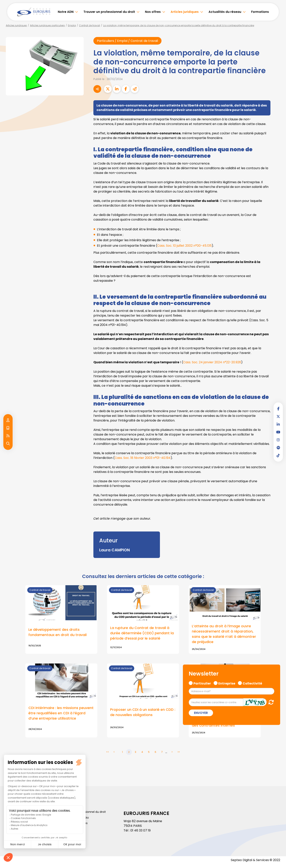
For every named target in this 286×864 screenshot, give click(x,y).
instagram (278, 440)
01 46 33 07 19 (140, 830)
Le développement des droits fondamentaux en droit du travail (57, 632)
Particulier (202, 683)
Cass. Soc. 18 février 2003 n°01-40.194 (143, 458)
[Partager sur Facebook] (126, 89)
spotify (278, 447)
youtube (278, 432)
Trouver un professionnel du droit (109, 12)
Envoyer (201, 713)
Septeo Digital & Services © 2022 (255, 860)
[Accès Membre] (8, 420)
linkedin (278, 424)
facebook (278, 409)
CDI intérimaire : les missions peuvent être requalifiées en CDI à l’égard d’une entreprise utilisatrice (61, 713)
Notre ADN (66, 12)
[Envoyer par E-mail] (135, 89)
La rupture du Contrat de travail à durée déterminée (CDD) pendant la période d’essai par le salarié (142, 633)
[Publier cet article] (108, 89)
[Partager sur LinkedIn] (117, 89)
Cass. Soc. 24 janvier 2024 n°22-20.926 (212, 362)
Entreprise (226, 683)
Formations (260, 12)
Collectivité (252, 683)
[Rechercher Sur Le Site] (8, 444)
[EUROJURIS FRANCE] (33, 12)
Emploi (72, 25)
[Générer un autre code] (270, 702)
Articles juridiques (185, 12)
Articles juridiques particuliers (47, 25)
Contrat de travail (89, 25)
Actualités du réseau (225, 12)
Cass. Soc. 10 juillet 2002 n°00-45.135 (184, 245)
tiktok (278, 455)
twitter (278, 416)
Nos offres (153, 12)
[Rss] (8, 436)
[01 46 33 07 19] (8, 428)
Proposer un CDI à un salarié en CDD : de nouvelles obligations (142, 712)
